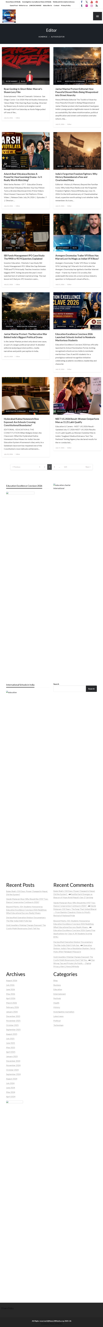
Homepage (43, 37)
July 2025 (10, 1038)
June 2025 (10, 1043)
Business (9, 248)
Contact (56, 5)
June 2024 (10, 1087)
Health (56, 1003)
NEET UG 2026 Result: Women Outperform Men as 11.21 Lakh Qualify (77, 420)
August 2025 (11, 1034)
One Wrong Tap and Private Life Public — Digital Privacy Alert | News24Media (74, 963)
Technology (58, 1025)
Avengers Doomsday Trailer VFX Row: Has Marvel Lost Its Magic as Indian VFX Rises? (77, 257)
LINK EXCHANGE (35, 5)
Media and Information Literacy (63, 2)
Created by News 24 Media (51, 1324)
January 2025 (12, 1056)
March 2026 (11, 1003)
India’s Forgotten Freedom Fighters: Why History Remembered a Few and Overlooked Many (76, 177)
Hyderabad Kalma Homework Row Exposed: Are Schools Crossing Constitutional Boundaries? (21, 422)
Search (56, 684)
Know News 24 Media (13, 2)
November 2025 (13, 1020)
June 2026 (10, 989)
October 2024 (12, 1070)
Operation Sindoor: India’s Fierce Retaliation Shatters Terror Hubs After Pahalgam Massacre (74, 948)
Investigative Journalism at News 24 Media (36, 2)
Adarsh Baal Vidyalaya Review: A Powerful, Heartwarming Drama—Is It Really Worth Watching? (23, 177)
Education (61, 326)
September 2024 (13, 1074)
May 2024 (10, 1092)
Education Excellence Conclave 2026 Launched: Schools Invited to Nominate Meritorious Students (75, 337)
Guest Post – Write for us (19, 5)
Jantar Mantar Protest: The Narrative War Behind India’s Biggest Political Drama (25, 336)
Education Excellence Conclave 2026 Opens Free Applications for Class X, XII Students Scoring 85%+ (74, 933)
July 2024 (10, 1083)
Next (88, 467)
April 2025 (10, 1052)
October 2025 (12, 1025)
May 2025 (10, 1047)
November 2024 (13, 1065)
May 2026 (10, 994)
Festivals (57, 998)
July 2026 (10, 985)
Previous (16, 467)
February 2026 (12, 1007)
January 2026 (12, 1011)
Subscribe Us (47, 5)
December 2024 (13, 1061)
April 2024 (10, 1096)
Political (92, 81)
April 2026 (10, 998)
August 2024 (11, 1078)
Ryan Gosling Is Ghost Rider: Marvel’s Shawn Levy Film (23, 90)
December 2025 (13, 1016)
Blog (23, 81)
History (60, 166)
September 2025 (13, 1029)
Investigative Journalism (75, 81)
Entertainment (12, 81)
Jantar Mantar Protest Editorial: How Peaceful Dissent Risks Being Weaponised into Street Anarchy (76, 92)
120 (65, 467)
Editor (18, 118)
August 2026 (11, 980)
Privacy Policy (66, 5)
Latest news (79, 166)
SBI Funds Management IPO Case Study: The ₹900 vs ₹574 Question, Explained (24, 257)
